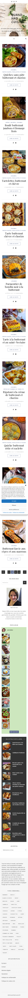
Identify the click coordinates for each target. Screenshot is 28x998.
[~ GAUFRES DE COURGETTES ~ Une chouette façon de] (6, 671)
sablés (17, 943)
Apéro (8, 122)
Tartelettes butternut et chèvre (14, 182)
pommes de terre (8, 933)
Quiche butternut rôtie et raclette (14, 447)
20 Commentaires (18, 346)
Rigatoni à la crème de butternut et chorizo (14, 394)
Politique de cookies (7, 512)
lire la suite (14, 85)
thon (20, 946)
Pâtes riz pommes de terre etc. (14, 389)
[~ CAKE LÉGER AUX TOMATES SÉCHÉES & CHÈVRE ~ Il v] (6, 639)
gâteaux (5, 920)
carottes (14, 904)
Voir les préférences (14, 509)
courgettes (14, 914)
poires (22, 927)
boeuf (16, 898)
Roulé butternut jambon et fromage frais (14, 128)
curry (22, 914)
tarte (4, 946)
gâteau (20, 917)
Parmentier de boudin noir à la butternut (14, 286)
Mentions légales (6, 970)
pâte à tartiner (7, 943)
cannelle (5, 904)
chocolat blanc (16, 907)
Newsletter (5, 974)
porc (17, 933)
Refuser (14, 505)
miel (14, 923)
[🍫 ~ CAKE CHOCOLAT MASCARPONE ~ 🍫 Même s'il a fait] (6, 649)
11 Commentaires (19, 452)
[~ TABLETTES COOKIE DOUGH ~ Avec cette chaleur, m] (6, 681)
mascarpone (6, 923)
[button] (25, 485)
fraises (5, 917)
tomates (5, 949)
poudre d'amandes (8, 936)
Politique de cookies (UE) (8, 981)
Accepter (14, 501)
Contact (4, 967)
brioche (5, 901)
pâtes (17, 939)
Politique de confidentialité (18, 512)
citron (20, 910)
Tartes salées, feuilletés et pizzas (14, 72)
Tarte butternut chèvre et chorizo (14, 235)
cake (18, 901)
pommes (13, 930)
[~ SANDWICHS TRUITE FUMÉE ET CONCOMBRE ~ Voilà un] (6, 713)
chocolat (6, 907)
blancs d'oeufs (7, 898)
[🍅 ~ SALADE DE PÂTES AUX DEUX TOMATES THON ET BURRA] (6, 724)
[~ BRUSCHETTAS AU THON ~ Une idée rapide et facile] (6, 692)
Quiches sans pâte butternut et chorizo (14, 76)
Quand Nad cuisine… (19, 19)
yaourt (5, 952)
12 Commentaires (19, 134)
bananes (5, 894)
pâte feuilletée (7, 939)
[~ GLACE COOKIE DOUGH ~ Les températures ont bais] (6, 660)
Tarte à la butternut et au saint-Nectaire (14, 341)
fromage (12, 917)
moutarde (6, 927)
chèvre (13, 910)
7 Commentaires (19, 187)
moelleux (21, 923)
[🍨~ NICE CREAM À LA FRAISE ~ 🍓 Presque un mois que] (6, 703)
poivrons (5, 930)
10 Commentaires (18, 401)
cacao (12, 901)
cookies (5, 914)
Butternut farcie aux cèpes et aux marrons (14, 550)
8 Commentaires (18, 239)
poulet (19, 936)
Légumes (13, 70)
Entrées (13, 122)
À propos (4, 963)
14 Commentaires (19, 81)
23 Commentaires (18, 293)
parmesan (15, 927)
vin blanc (21, 949)
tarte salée (12, 946)
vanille (13, 949)
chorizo (5, 910)
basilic (12, 894)
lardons (13, 920)
